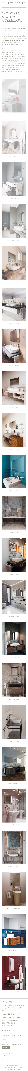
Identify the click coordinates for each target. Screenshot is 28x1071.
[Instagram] (5, 1030)
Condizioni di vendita (8, 1054)
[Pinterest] (7, 1030)
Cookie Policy (6, 1062)
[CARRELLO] (25, 2)
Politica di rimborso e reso (10, 1056)
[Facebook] (3, 1030)
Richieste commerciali (9, 1058)
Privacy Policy (6, 1060)
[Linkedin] (9, 1030)
